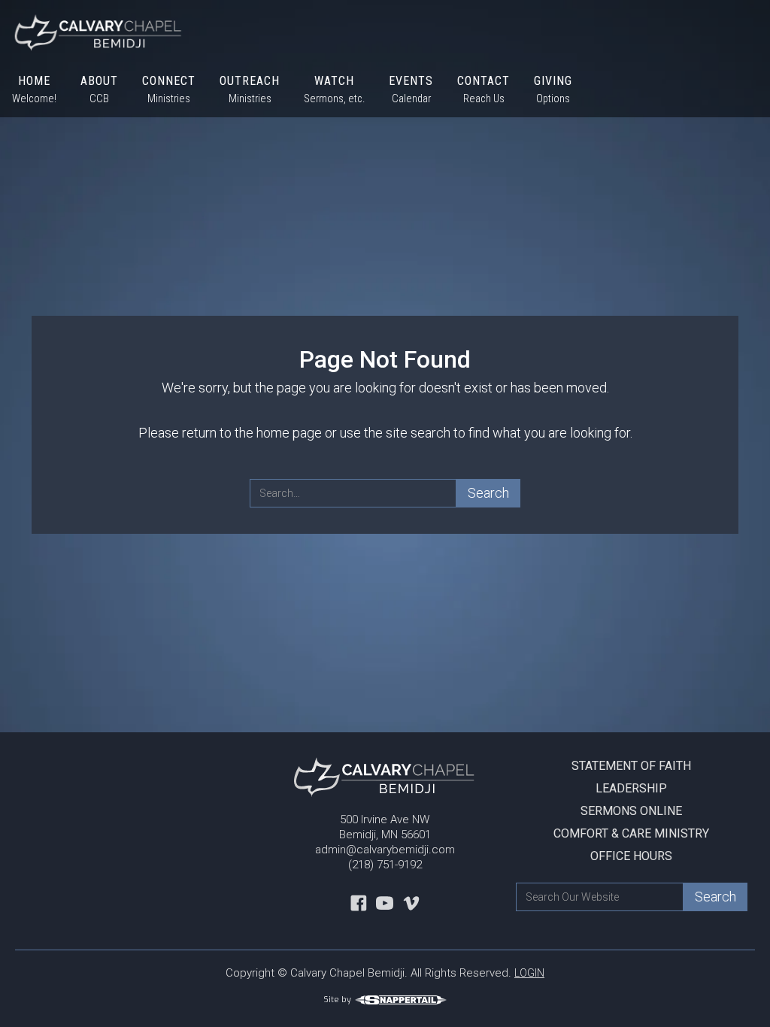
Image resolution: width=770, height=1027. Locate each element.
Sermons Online (631, 811)
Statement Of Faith (631, 766)
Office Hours (631, 856)
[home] (92, 31)
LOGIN (529, 973)
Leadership (631, 788)
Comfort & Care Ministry (631, 833)
